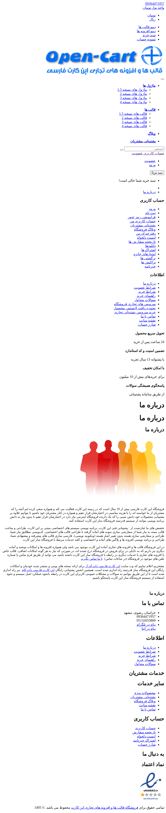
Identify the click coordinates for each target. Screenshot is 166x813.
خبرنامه (150, 266)
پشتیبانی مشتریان (143, 225)
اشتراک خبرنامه (144, 740)
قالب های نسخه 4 (134, 126)
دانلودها (150, 246)
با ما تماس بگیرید (92, 558)
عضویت (150, 161)
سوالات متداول (145, 300)
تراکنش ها (148, 262)
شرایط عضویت (145, 287)
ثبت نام (150, 213)
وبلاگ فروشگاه (145, 229)
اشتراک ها (148, 250)
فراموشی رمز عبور (142, 217)
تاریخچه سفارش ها (142, 242)
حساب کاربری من (143, 221)
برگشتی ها (148, 258)
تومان (151, 15)
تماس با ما (148, 316)
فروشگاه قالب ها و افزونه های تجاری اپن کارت (104, 807)
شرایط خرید (147, 291)
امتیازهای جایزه (145, 254)
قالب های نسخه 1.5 (133, 113)
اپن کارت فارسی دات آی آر (102, 566)
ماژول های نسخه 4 (133, 102)
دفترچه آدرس (146, 233)
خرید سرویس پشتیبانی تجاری (135, 312)
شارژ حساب (147, 324)
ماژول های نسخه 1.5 (132, 89)
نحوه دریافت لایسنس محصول (134, 308)
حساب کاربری (145, 728)
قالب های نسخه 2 (134, 118)
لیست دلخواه (146, 237)
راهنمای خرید (146, 296)
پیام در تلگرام (146, 624)
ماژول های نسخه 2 (133, 94)
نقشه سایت (147, 320)
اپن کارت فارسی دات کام (38, 570)
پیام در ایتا (149, 628)
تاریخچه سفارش (144, 732)
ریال (152, 19)
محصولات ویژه (145, 693)
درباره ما (149, 192)
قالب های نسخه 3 (134, 122)
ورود (152, 165)
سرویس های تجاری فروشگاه (135, 304)
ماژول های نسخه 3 (133, 98)
